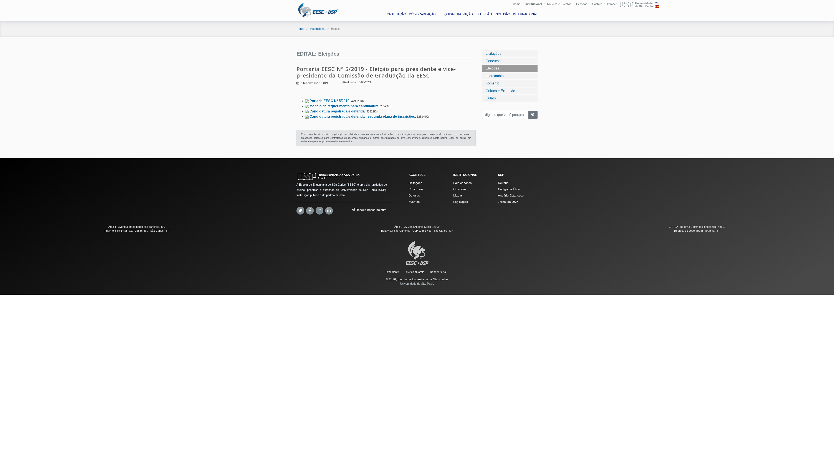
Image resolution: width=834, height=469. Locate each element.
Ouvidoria (460, 189)
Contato (597, 4)
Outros (491, 98)
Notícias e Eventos (559, 4)
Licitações (493, 53)
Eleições (492, 68)
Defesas (414, 195)
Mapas (458, 195)
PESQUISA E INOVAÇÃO (456, 14)
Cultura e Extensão (500, 91)
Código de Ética (509, 189)
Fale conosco (462, 183)
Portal (300, 28)
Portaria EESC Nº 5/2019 (329, 101)
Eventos (414, 201)
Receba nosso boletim (370, 209)
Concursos (494, 61)
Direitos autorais (414, 272)
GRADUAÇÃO (396, 14)
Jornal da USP (508, 201)
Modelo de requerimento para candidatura (344, 106)
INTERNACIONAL (525, 14)
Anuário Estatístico (511, 195)
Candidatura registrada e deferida (337, 111)
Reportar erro (438, 272)
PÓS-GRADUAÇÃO (422, 14)
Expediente (392, 272)
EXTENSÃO (484, 14)
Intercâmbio (495, 76)
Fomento (492, 83)
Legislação (460, 201)
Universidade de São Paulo (417, 283)
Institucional (533, 4)
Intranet (612, 4)
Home (516, 4)
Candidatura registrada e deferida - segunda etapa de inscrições (362, 116)
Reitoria (503, 183)
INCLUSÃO (502, 14)
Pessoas (581, 4)
